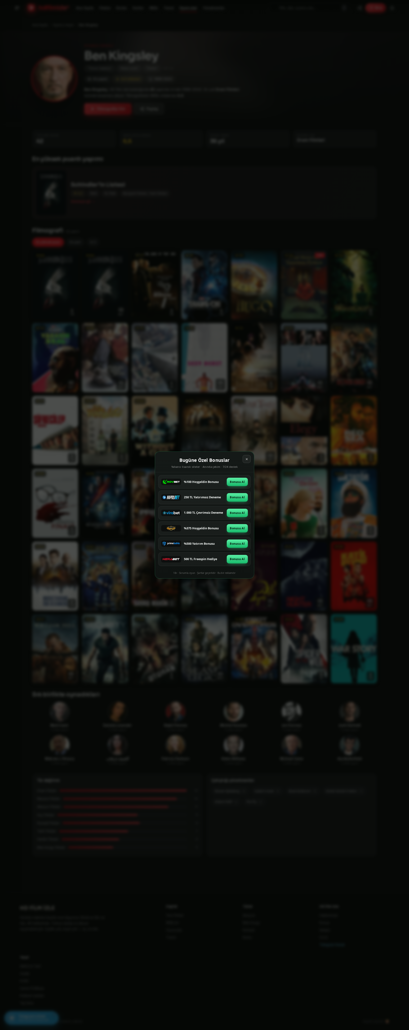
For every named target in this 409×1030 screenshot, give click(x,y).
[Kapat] (247, 459)
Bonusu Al (237, 482)
